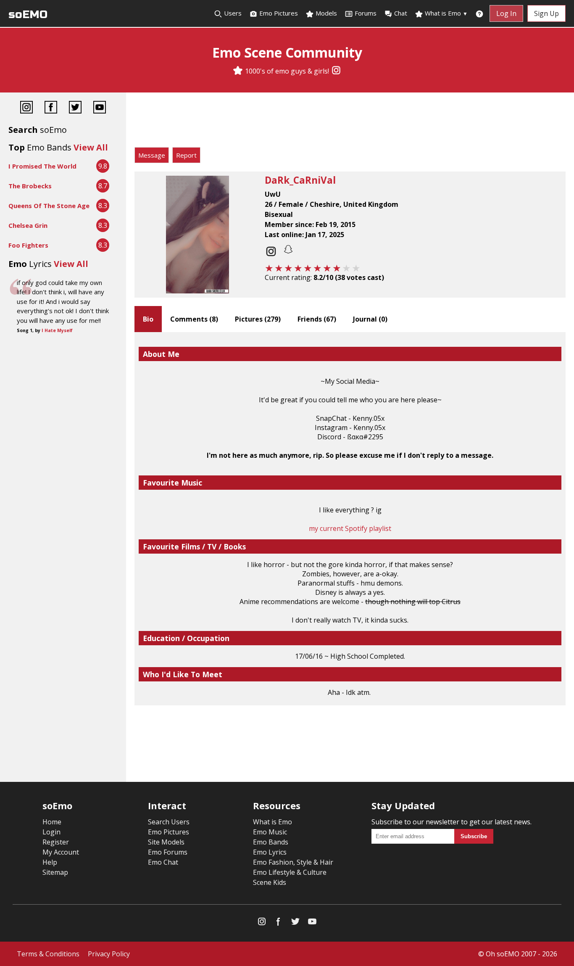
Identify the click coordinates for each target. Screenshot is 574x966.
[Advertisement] (350, 122)
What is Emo (445, 13)
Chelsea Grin (27, 225)
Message (151, 155)
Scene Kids (269, 882)
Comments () (194, 319)
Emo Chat (163, 862)
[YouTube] (99, 108)
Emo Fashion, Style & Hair (293, 862)
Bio (148, 319)
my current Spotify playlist (350, 528)
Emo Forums (167, 852)
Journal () (370, 319)
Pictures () (258, 319)
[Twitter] (75, 108)
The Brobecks (30, 186)
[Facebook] (51, 108)
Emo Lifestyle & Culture (289, 872)
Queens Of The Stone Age (49, 205)
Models (325, 13)
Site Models (166, 842)
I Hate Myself (57, 330)
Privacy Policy (109, 953)
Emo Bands (270, 842)
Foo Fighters (28, 245)
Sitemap (55, 872)
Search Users (169, 821)
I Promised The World (42, 166)
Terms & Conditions (48, 953)
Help (49, 862)
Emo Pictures (278, 13)
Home (51, 821)
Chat (400, 13)
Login (51, 832)
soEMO (27, 14)
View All (91, 147)
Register (55, 842)
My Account (60, 852)
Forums (366, 13)
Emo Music (270, 832)
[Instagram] (336, 71)
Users (232, 13)
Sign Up (546, 13)
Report (186, 155)
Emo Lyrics (270, 852)
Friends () (317, 319)
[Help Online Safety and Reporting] (479, 13)
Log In (506, 13)
